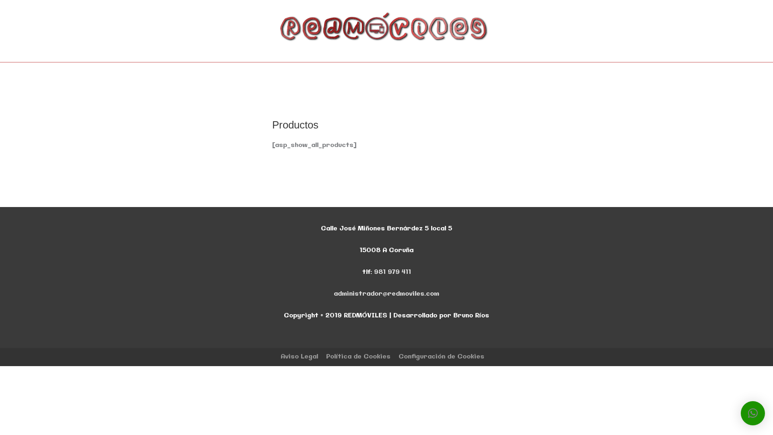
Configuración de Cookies (441, 356)
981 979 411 (392, 272)
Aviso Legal (299, 356)
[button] (753, 413)
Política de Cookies (358, 356)
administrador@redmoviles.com (386, 294)
